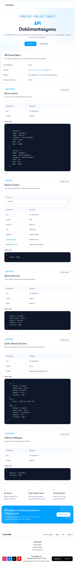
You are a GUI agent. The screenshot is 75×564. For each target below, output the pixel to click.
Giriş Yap (57, 559)
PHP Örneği (44, 44)
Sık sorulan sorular (37, 550)
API (63, 534)
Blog (57, 534)
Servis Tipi (9, 197)
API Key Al (30, 44)
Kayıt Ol (70, 534)
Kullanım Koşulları (37, 547)
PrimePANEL (9, 5)
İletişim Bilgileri (37, 545)
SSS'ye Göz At (63, 514)
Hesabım (40, 75)
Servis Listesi (48, 534)
